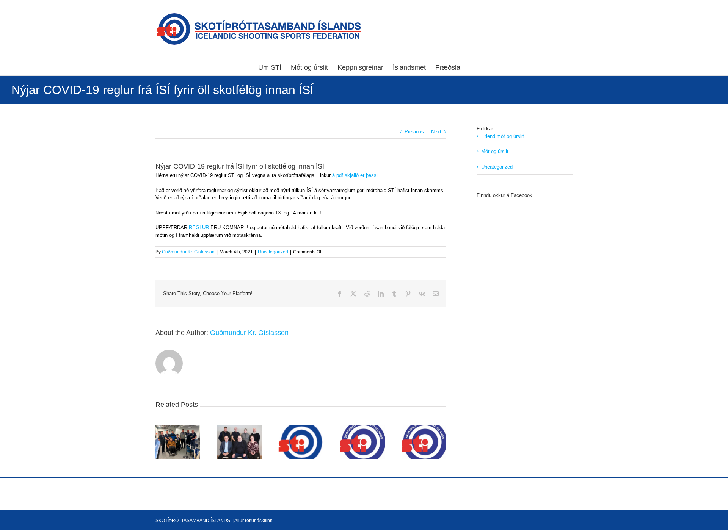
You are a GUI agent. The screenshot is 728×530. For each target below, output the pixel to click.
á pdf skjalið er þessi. (355, 175)
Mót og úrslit (494, 151)
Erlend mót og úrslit (502, 136)
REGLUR (198, 227)
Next (436, 131)
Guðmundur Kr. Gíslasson (188, 252)
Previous (414, 131)
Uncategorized (273, 252)
